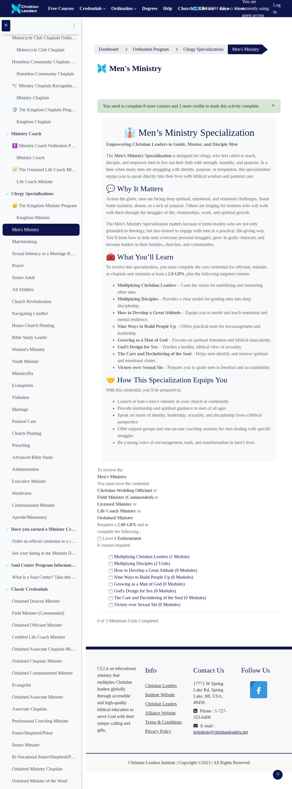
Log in (277, 8)
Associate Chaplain (29, 709)
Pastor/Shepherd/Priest (32, 733)
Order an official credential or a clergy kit (44, 541)
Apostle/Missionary (29, 517)
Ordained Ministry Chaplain (37, 768)
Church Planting (26, 433)
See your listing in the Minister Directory (44, 553)
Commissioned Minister (33, 505)
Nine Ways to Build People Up (153, 577)
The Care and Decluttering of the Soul (160, 597)
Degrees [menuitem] (149, 8)
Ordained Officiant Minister (37, 625)
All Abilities (23, 289)
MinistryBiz (22, 373)
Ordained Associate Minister (37, 697)
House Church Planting (33, 325)
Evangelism (22, 385)
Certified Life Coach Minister (38, 637)
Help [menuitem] (167, 8)
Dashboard (108, 49)
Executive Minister (29, 481)
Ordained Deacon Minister (36, 601)
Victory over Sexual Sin (147, 604)
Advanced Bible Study (32, 457)
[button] (215, 8)
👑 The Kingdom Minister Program (44, 205)
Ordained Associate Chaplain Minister (44, 649)
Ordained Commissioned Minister (42, 673)
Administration (25, 469)
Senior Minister (26, 744)
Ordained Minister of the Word (39, 780)
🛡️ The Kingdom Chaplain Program (44, 109)
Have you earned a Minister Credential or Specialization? (44, 529)
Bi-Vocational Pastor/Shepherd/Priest (44, 756)
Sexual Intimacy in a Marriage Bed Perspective (44, 253)
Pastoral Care (24, 421)
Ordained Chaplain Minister (37, 661)
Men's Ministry (25, 229)
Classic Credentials (29, 589)
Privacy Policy (158, 731)
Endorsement (129, 538)
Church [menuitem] (185, 8)
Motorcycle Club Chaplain (40, 49)
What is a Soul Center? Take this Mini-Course (44, 577)
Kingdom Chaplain (34, 121)
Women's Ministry (28, 349)
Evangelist (21, 685)
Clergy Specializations (32, 193)
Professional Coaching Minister (40, 721)
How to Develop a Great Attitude (155, 570)
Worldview (22, 493)
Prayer (18, 265)
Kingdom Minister (33, 217)
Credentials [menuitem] (91, 8)
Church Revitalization (31, 301)
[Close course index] (6, 26)
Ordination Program (151, 49)
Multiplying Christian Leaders (151, 556)
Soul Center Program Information (44, 565)
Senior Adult (23, 277)
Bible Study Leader (29, 337)
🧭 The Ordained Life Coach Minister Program (44, 169)
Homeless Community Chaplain (45, 73)
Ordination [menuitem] (122, 8)
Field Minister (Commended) (38, 613)
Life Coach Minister (35, 181)
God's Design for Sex (145, 590)
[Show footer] (278, 775)
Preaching (21, 445)
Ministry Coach (26, 133)
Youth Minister (25, 361)
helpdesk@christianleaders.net (220, 732)
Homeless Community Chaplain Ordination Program (44, 61)
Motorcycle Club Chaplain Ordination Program (44, 37)
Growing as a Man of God (149, 584)
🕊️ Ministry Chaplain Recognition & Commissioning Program (44, 85)
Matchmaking (24, 241)
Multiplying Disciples (142, 563)
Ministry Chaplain (33, 97)
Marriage (20, 409)
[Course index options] (74, 26)
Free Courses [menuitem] (61, 8)
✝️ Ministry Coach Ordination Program (44, 145)
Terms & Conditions (163, 722)
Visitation (20, 397)
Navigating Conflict (30, 313)
